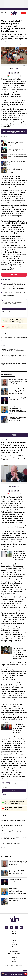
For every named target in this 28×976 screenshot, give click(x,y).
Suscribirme (14, 308)
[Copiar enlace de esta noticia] (18, 73)
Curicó (4, 18)
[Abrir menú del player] (25, 970)
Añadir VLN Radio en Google (15, 75)
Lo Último (14, 274)
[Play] (25, 974)
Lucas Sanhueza (15, 486)
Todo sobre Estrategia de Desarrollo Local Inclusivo (14, 131)
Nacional (5, 439)
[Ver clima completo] (5, 13)
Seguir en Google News (19, 44)
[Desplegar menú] (2, 13)
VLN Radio (15, 68)
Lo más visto (5, 137)
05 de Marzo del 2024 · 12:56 (7, 44)
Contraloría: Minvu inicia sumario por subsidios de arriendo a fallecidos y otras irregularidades (20, 555)
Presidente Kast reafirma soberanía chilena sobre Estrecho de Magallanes (19, 728)
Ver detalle (4, 313)
